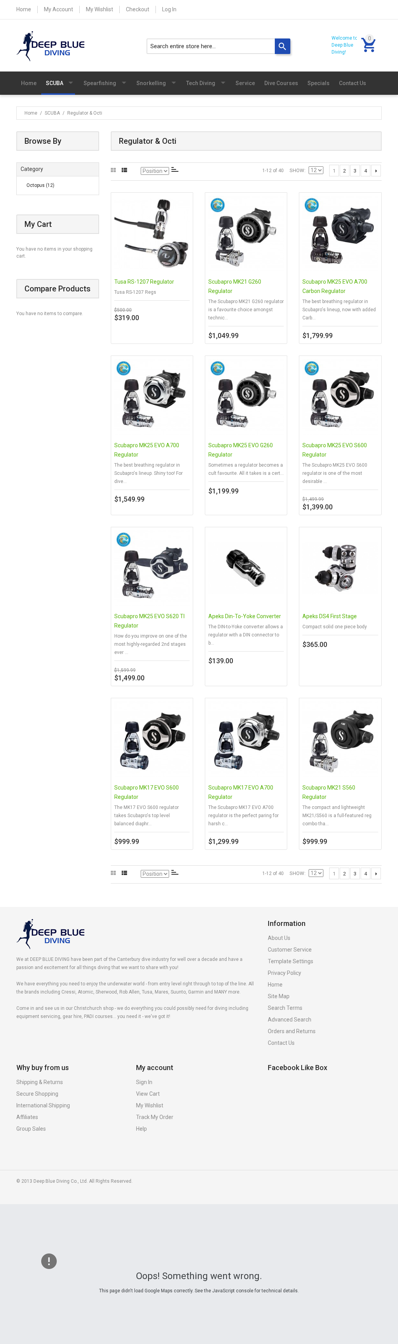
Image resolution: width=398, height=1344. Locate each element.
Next (376, 170)
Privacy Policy (284, 973)
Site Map (279, 996)
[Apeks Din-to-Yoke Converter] (246, 568)
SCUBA (52, 113)
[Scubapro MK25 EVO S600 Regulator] (340, 396)
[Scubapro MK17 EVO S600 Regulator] (152, 739)
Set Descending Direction (175, 169)
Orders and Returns (292, 1031)
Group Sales (31, 1129)
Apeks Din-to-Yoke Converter (244, 616)
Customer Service (290, 950)
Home (23, 9)
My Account (58, 9)
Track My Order (154, 1117)
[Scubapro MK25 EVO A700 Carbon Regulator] (340, 233)
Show (297, 170)
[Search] (282, 46)
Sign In (144, 1082)
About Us (279, 938)
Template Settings (290, 961)
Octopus (40, 185)
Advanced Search (289, 1019)
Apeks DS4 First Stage (329, 616)
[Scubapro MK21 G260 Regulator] (246, 233)
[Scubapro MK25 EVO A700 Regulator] (152, 396)
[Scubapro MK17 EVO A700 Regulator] (246, 739)
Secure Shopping (37, 1094)
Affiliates (27, 1117)
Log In (169, 9)
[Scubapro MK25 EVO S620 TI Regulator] (152, 568)
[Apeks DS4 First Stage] (340, 568)
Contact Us (281, 1043)
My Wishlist (99, 9)
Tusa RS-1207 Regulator (144, 282)
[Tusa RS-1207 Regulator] (152, 233)
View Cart (148, 1094)
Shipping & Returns (39, 1082)
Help (141, 1129)
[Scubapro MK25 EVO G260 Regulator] (246, 396)
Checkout (137, 9)
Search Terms (285, 1008)
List (124, 170)
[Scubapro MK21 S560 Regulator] (340, 739)
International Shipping (43, 1105)
